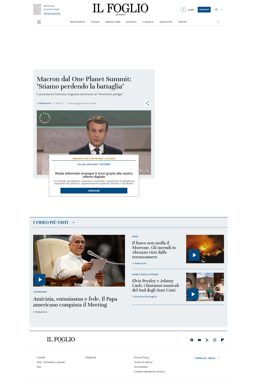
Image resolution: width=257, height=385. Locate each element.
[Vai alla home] (120, 10)
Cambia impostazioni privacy (149, 371)
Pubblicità (90, 357)
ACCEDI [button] (105, 164)
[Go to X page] (207, 340)
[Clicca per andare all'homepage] (61, 340)
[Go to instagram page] (214, 340)
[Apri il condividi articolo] (147, 103)
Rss (39, 367)
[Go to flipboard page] (222, 340)
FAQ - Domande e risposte (51, 362)
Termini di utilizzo (143, 362)
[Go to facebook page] (191, 340)
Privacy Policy (141, 357)
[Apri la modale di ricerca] (218, 22)
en (221, 9)
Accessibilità (140, 367)
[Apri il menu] (39, 22)
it (216, 9)
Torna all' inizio (205, 358)
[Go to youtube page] (199, 340)
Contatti (41, 357)
